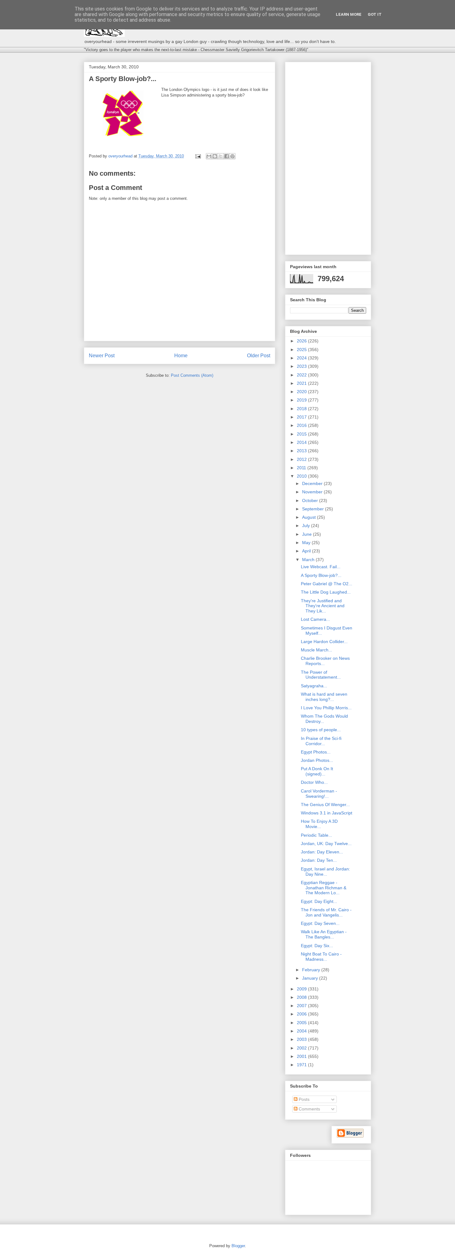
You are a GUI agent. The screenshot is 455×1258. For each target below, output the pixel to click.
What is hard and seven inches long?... (324, 697)
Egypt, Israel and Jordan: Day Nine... (325, 871)
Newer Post (102, 355)
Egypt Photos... (316, 751)
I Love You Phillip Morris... (326, 707)
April (307, 550)
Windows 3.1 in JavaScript (326, 812)
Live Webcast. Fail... (320, 566)
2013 (302, 450)
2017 (302, 416)
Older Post (258, 355)
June (307, 534)
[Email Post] (197, 156)
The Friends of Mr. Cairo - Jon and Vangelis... (326, 912)
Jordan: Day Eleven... (322, 851)
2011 (302, 467)
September (313, 508)
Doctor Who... (314, 782)
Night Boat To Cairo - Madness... (321, 956)
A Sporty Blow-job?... (321, 575)
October (310, 500)
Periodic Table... (316, 835)
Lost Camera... (315, 619)
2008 (302, 997)
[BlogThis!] (215, 156)
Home (181, 355)
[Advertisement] (328, 157)
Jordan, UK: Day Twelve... (326, 843)
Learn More (349, 14)
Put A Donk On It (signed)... (317, 771)
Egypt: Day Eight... (319, 901)
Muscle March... (316, 649)
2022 (302, 374)
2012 (302, 459)
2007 (302, 1005)
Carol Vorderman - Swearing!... (319, 793)
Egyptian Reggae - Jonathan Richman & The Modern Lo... (323, 887)
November (313, 491)
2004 (302, 1030)
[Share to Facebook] (226, 156)
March (309, 559)
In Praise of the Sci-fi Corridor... (321, 741)
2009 (302, 988)
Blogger (238, 1245)
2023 (302, 366)
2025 (302, 349)
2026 (302, 340)
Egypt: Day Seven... (320, 923)
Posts (303, 1099)
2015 (302, 433)
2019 (302, 399)
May (307, 542)
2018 (302, 408)
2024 (302, 357)
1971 (302, 1064)
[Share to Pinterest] (232, 156)
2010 (302, 476)
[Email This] (209, 156)
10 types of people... (321, 729)
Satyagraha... (314, 685)
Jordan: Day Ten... (319, 860)
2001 (302, 1056)
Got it (375, 14)
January (310, 978)
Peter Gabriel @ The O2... (326, 583)
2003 (302, 1039)
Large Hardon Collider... (324, 641)
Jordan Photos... (317, 760)
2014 (302, 442)
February (311, 969)
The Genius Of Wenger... (325, 804)
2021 (302, 383)
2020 (302, 391)
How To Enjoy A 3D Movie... (319, 824)
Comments (308, 1108)
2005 (302, 1022)
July (306, 525)
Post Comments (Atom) (192, 375)
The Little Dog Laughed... (326, 592)
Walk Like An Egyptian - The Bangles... (324, 934)
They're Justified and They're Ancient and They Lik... (322, 606)
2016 (302, 425)
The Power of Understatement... (321, 675)
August (309, 517)
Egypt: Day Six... (317, 945)
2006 (302, 1013)
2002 (302, 1047)
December (313, 483)
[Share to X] (221, 156)
